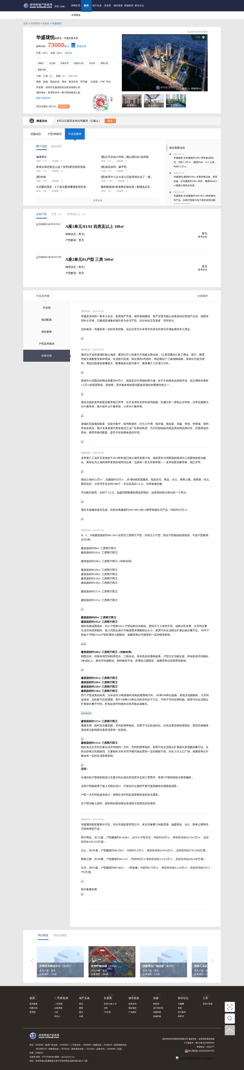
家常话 (181, 1016)
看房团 (33, 1012)
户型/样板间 (55, 134)
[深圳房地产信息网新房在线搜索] (230, 1019)
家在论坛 (139, 5)
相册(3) (186, 88)
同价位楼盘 (60, 935)
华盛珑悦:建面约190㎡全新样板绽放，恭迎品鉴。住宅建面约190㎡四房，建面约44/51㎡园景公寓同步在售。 (195, 181)
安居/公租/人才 (110, 1004)
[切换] (62, 6)
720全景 (107, 1012)
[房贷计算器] (72, 46)
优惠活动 (34, 1008)
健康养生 (41, 157)
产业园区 (132, 1012)
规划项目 (132, 1008)
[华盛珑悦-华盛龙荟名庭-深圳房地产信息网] (165, 62)
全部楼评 (202, 296)
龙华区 (45, 23)
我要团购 (64, 106)
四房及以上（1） (77, 214)
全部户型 (72, 76)
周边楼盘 (43, 935)
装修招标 (157, 1012)
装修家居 (128, 5)
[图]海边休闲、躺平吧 (113, 167)
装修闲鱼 (157, 1016)
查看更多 (97, 200)
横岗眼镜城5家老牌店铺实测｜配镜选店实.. (126, 187)
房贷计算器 (208, 1004)
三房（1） (57, 214)
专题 (81, 1016)
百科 (106, 1008)
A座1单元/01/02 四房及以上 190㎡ (94, 226)
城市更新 (118, 5)
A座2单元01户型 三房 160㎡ (89, 259)
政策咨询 (132, 1004)
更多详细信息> (43, 98)
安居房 (107, 5)
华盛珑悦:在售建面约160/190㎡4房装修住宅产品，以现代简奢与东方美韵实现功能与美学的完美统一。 (195, 200)
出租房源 (58, 1008)
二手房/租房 (61, 998)
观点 (81, 1012)
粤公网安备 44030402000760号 (201, 1051)
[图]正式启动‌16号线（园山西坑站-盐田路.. (125, 157)
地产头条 (97, 5)
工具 (205, 998)
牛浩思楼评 (74, 134)
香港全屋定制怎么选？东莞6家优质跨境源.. (61, 167)
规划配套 (46, 319)
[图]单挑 (41, 177)
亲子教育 (182, 1012)
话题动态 (35, 134)
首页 (25, 23)
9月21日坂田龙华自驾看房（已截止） (79, 120)
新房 (86, 5)
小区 (56, 1012)
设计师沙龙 (158, 1008)
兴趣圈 (181, 1004)
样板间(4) (196, 88)
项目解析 (46, 331)
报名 (110, 120)
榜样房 (156, 1004)
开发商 (47, 307)
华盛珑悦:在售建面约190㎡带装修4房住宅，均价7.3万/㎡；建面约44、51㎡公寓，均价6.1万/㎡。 (195, 162)
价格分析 (46, 355)
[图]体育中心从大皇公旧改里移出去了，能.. (126, 177)
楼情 (81, 1008)
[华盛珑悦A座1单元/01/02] (49, 236)
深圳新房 (35, 23)
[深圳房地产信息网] (45, 1037)
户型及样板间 (47, 343)
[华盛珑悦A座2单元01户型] (49, 269)
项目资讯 (56, 146)
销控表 (68, 53)
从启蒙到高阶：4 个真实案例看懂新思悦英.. (61, 187)
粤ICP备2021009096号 (204, 1043)
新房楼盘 (34, 1004)
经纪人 (57, 1016)
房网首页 (75, 5)
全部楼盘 (76, 15)
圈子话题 (41, 146)
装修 (156, 998)
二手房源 (58, 1004)
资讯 (81, 1004)
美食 (180, 1008)
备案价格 (81, 46)
